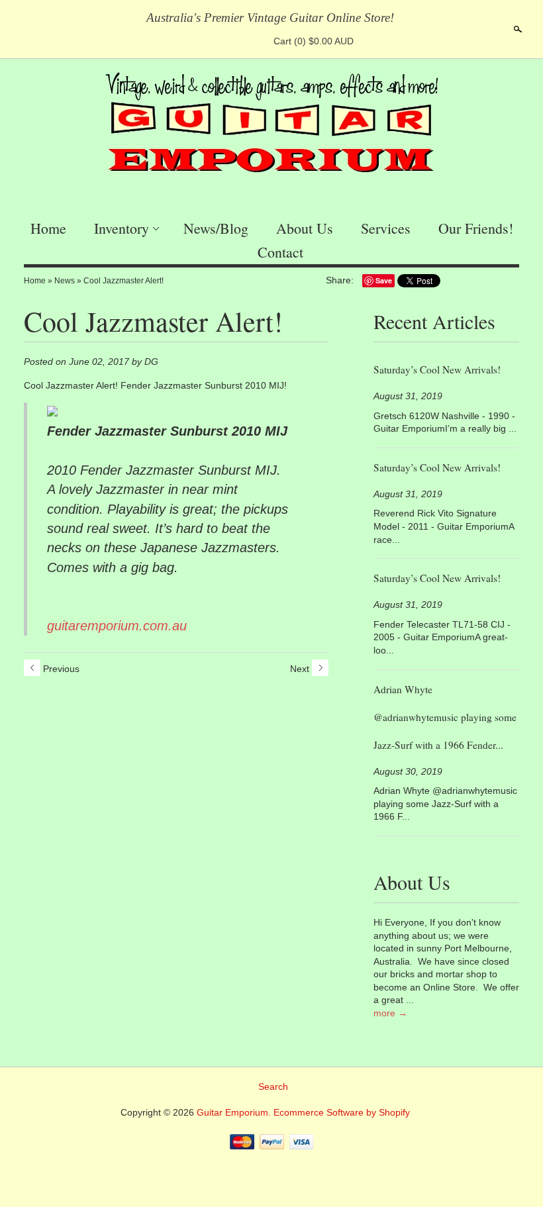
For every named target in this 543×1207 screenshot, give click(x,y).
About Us (304, 228)
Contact (280, 252)
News (64, 280)
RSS (186, 41)
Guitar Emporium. (235, 1112)
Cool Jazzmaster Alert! (123, 280)
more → (390, 1013)
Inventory (121, 228)
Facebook (208, 41)
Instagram (253, 41)
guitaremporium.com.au (117, 625)
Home (48, 228)
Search (516, 29)
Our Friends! (475, 228)
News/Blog (215, 228)
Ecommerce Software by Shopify (341, 1112)
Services (386, 228)
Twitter (231, 41)
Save (383, 280)
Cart (313, 41)
